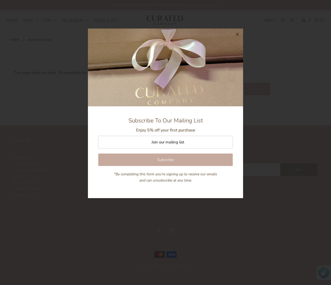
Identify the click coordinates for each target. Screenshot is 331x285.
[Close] (237, 34)
